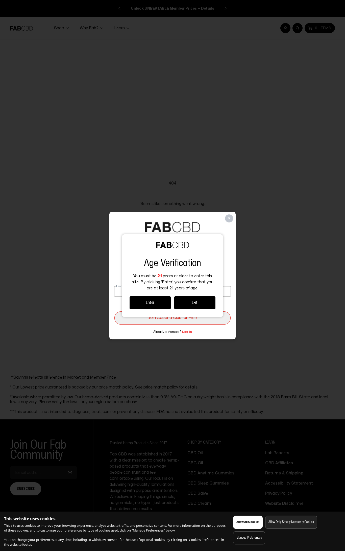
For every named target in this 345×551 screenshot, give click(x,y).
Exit (195, 303)
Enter (150, 303)
